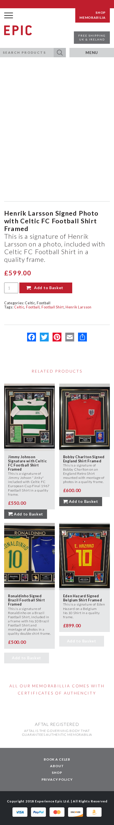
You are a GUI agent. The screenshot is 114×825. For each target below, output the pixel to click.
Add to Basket (48, 287)
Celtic (30, 303)
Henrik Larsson (79, 307)
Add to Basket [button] (28, 514)
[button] (60, 52)
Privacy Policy (57, 779)
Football (44, 303)
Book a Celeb (57, 759)
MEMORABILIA (92, 18)
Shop (57, 772)
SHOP (100, 13)
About (57, 766)
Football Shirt (53, 307)
